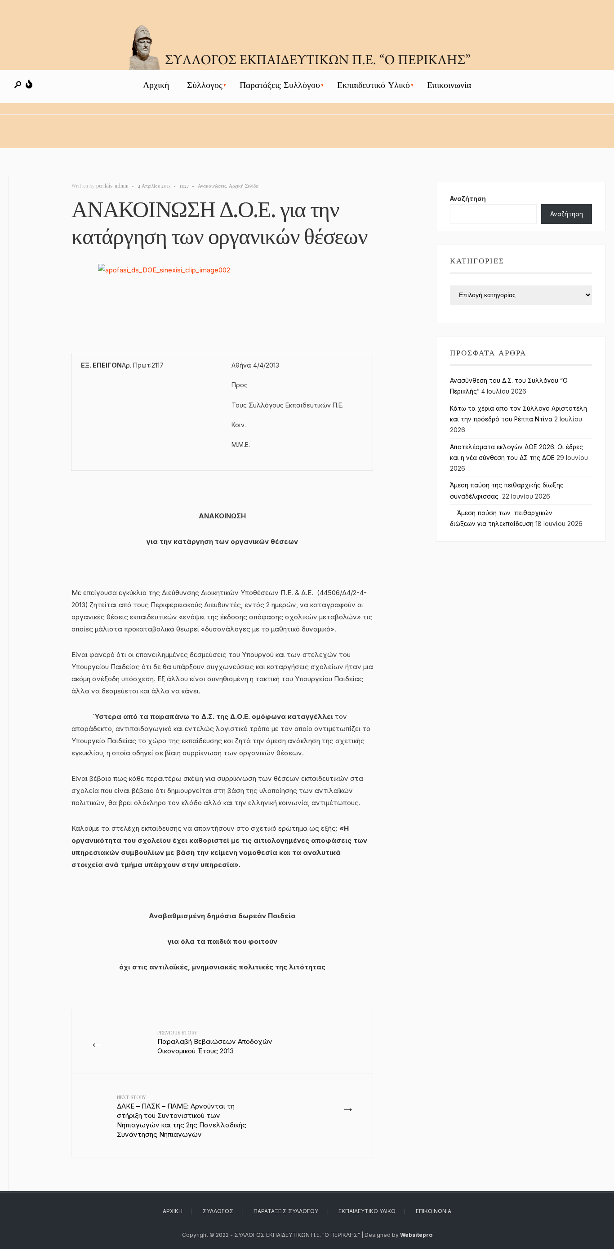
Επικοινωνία (449, 85)
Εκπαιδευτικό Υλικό (373, 85)
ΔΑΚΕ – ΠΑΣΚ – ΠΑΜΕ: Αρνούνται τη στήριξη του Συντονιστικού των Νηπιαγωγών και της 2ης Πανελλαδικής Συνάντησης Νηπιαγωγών (181, 1116)
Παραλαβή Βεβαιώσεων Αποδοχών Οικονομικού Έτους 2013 (214, 1042)
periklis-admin (112, 185)
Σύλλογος (204, 85)
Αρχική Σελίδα (243, 185)
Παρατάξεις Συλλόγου (280, 85)
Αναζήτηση (468, 198)
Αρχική (156, 85)
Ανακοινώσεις (212, 185)
